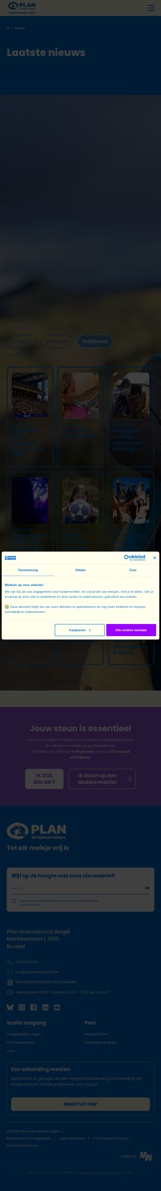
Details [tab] (80, 570)
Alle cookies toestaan (131, 630)
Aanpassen (77, 630)
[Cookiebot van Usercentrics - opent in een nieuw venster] (127, 558)
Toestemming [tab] (28, 570)
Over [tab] (132, 570)
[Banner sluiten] (154, 557)
